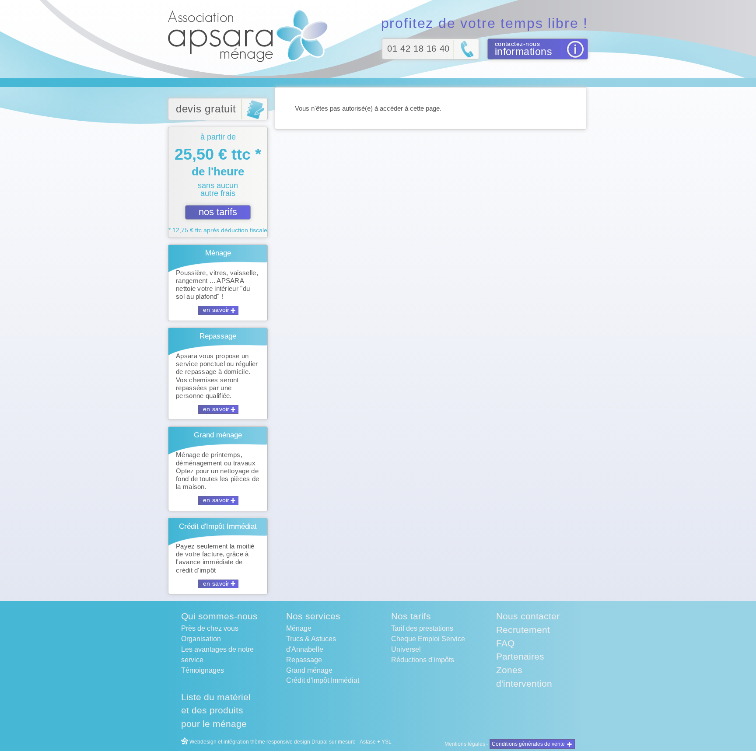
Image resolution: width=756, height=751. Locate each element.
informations (523, 51)
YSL (387, 742)
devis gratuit (206, 109)
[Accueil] (250, 35)
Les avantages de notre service (217, 655)
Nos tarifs (411, 616)
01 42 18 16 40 (418, 48)
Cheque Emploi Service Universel (428, 644)
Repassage (304, 660)
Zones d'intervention (524, 676)
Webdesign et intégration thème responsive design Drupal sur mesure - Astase (282, 742)
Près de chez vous (209, 628)
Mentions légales (464, 744)
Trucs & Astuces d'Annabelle (311, 644)
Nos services (313, 616)
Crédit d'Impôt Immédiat (322, 680)
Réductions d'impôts (422, 660)
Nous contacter (528, 616)
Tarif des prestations (422, 628)
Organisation (201, 639)
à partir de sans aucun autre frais (217, 183)
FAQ (505, 643)
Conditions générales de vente (528, 744)
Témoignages (202, 670)
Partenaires (520, 656)
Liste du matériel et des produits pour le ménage (216, 710)
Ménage (299, 628)
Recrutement (523, 630)
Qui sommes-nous (219, 616)
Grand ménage (309, 670)
